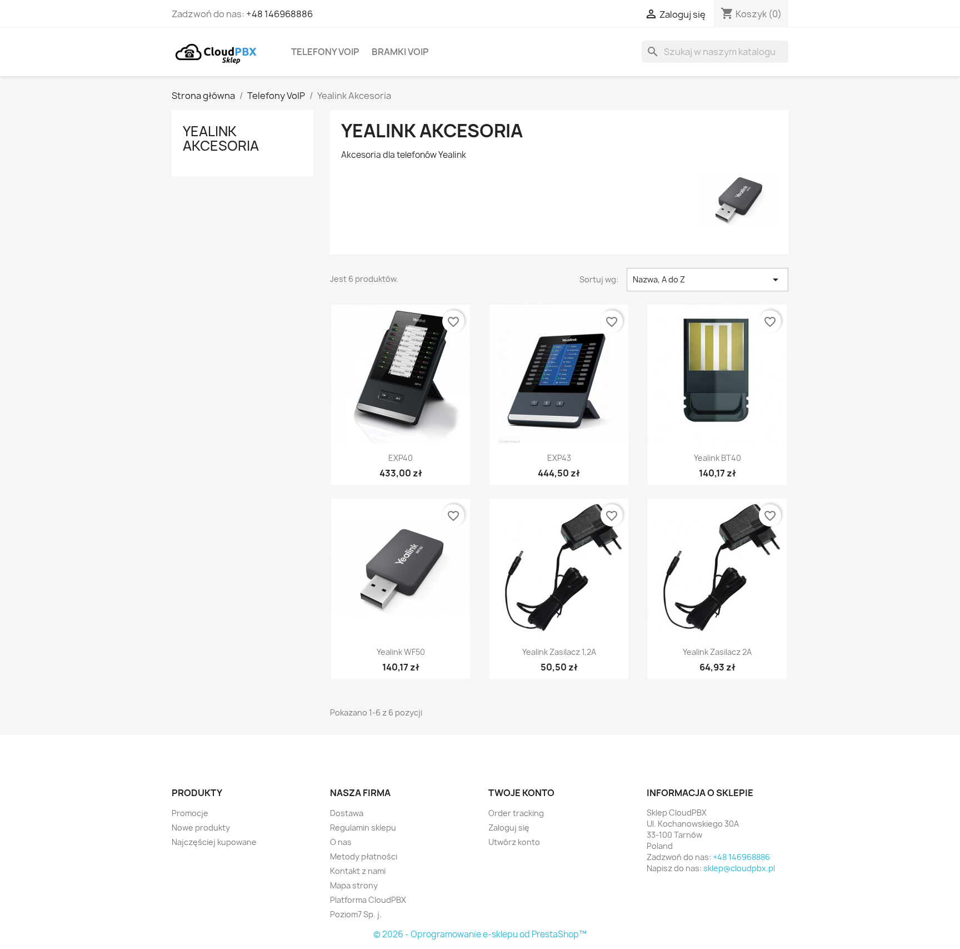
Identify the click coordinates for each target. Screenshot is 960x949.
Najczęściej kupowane (214, 842)
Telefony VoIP (325, 52)
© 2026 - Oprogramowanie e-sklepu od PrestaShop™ (480, 934)
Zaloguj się (508, 827)
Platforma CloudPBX (368, 900)
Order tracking (516, 813)
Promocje (190, 813)
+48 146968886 (279, 14)
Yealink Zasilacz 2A (717, 652)
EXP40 (400, 458)
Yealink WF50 (401, 652)
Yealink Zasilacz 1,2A (559, 652)
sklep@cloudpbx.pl (739, 868)
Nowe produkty (201, 827)
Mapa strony (354, 885)
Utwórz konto (514, 842)
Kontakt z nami (358, 871)
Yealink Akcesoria (221, 138)
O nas (341, 842)
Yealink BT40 (717, 458)
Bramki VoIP (400, 52)
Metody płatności (363, 856)
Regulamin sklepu (363, 827)
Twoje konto (521, 793)
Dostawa (346, 813)
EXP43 (559, 458)
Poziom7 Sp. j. (356, 914)
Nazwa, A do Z (707, 279)
